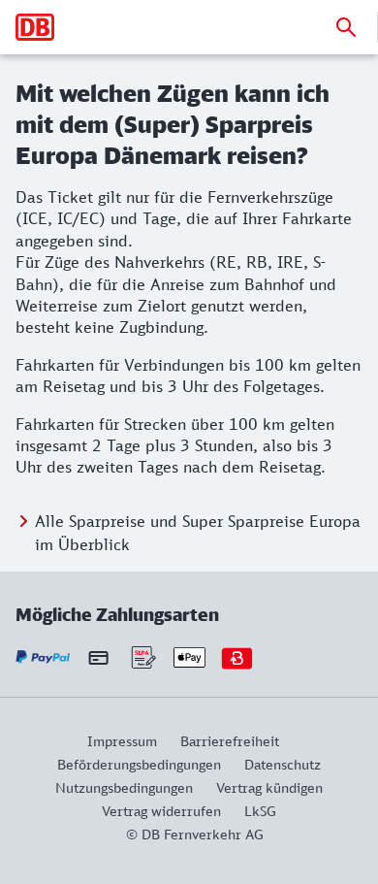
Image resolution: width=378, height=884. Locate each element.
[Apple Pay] (189, 657)
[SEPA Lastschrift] (142, 657)
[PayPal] (43, 657)
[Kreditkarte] (98, 657)
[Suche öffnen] (346, 27)
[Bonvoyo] (237, 657)
